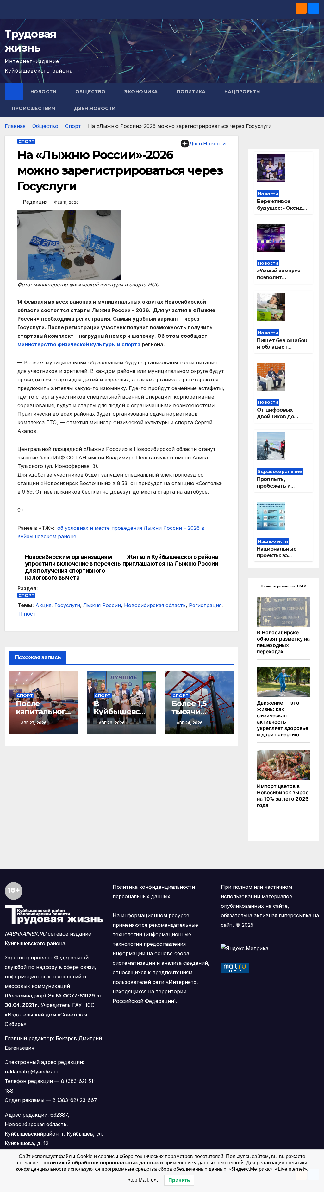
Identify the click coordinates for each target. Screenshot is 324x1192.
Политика (192, 91)
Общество (91, 91)
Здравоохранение (280, 471)
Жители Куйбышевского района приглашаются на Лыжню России (170, 560)
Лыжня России (102, 605)
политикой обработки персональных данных (101, 1162)
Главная (15, 126)
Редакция (35, 202)
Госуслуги (67, 605)
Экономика (141, 91)
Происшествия (34, 108)
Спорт (73, 126)
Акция (43, 605)
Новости (44, 91)
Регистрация (205, 605)
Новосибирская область (155, 605)
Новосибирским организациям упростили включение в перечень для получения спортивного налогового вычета (73, 567)
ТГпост (26, 614)
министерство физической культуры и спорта (78, 344)
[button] (315, 100)
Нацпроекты (243, 91)
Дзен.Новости (95, 108)
